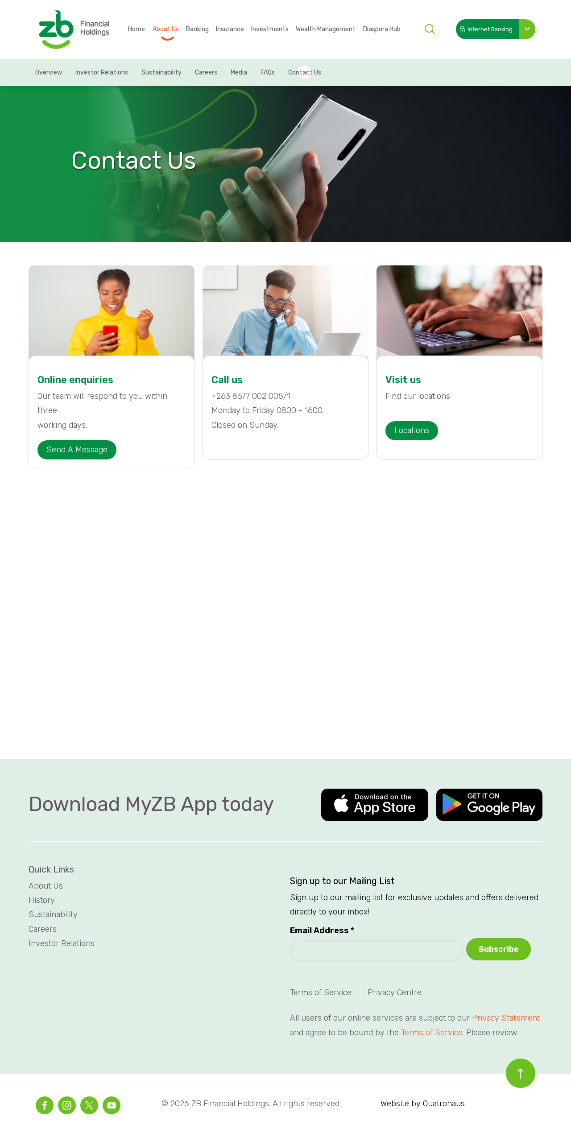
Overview (48, 72)
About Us (166, 29)
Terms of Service (321, 992)
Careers (206, 72)
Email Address (322, 930)
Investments (270, 29)
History (43, 900)
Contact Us (304, 72)
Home (136, 29)
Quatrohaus (444, 1103)
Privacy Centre (395, 992)
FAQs (268, 72)
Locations (411, 430)
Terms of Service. (432, 1033)
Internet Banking (490, 29)
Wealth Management (326, 29)
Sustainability (161, 72)
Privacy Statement (506, 1018)
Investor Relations (101, 72)
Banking (197, 29)
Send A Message (77, 450)
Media (239, 72)
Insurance (230, 29)
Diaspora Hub (382, 29)
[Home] (74, 30)
